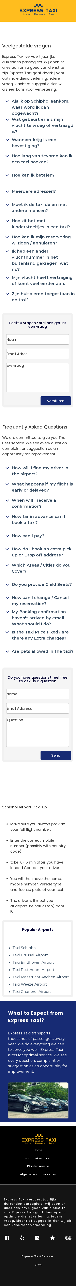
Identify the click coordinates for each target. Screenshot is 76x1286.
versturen (55, 400)
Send (55, 755)
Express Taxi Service (38, 1256)
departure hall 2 (29, 906)
